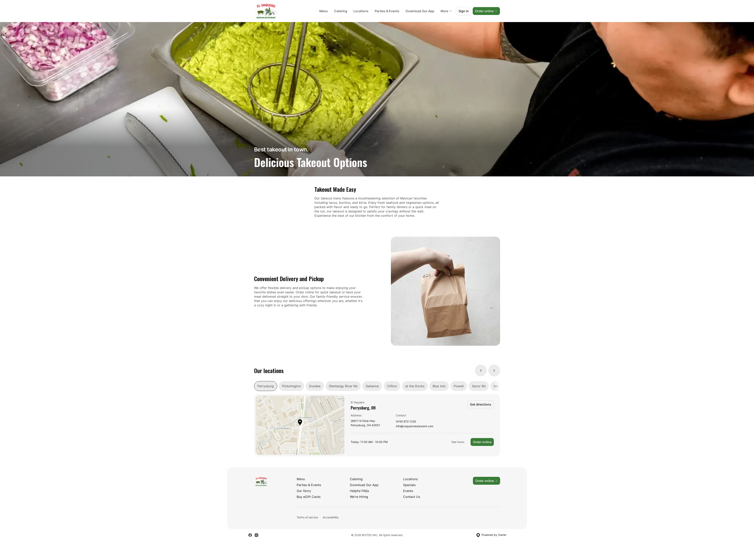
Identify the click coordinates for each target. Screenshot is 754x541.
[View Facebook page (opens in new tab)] (250, 535)
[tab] (265, 386)
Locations (360, 11)
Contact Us (411, 497)
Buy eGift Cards (309, 497)
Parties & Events (387, 11)
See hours (457, 442)
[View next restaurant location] (494, 370)
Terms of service (307, 517)
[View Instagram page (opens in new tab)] (256, 535)
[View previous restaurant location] (481, 370)
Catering (340, 11)
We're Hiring (359, 497)
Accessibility (331, 517)
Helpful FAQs (359, 491)
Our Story (304, 491)
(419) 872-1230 (406, 421)
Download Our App (420, 11)
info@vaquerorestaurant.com (414, 426)
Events (408, 491)
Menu (323, 11)
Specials (409, 485)
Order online (482, 442)
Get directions (480, 404)
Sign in (464, 11)
